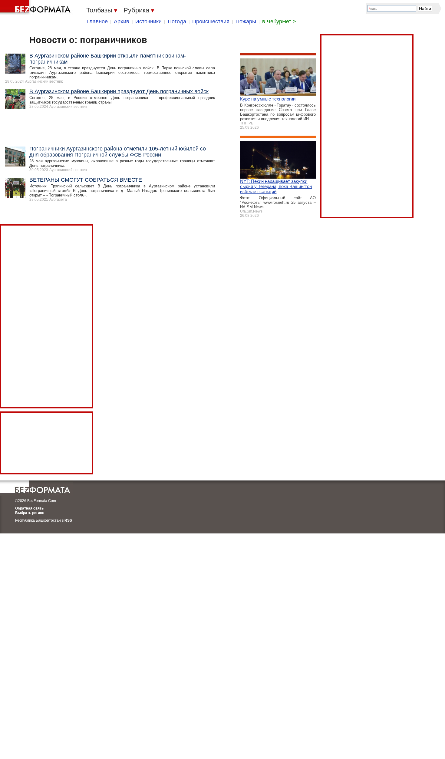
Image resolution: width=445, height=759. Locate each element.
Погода (177, 21)
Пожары (246, 21)
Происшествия (210, 21)
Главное (97, 21)
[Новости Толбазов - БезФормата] (36, 7)
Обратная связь (29, 508)
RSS (68, 520)
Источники (148, 21)
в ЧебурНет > (279, 21)
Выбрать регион (29, 513)
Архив (121, 21)
